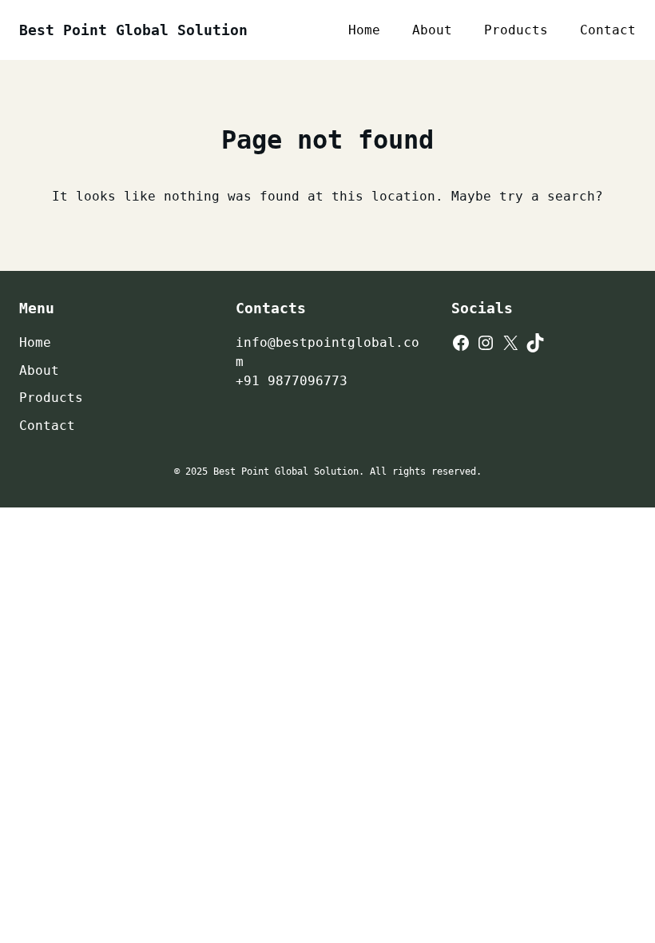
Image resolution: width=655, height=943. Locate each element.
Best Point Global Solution (133, 30)
